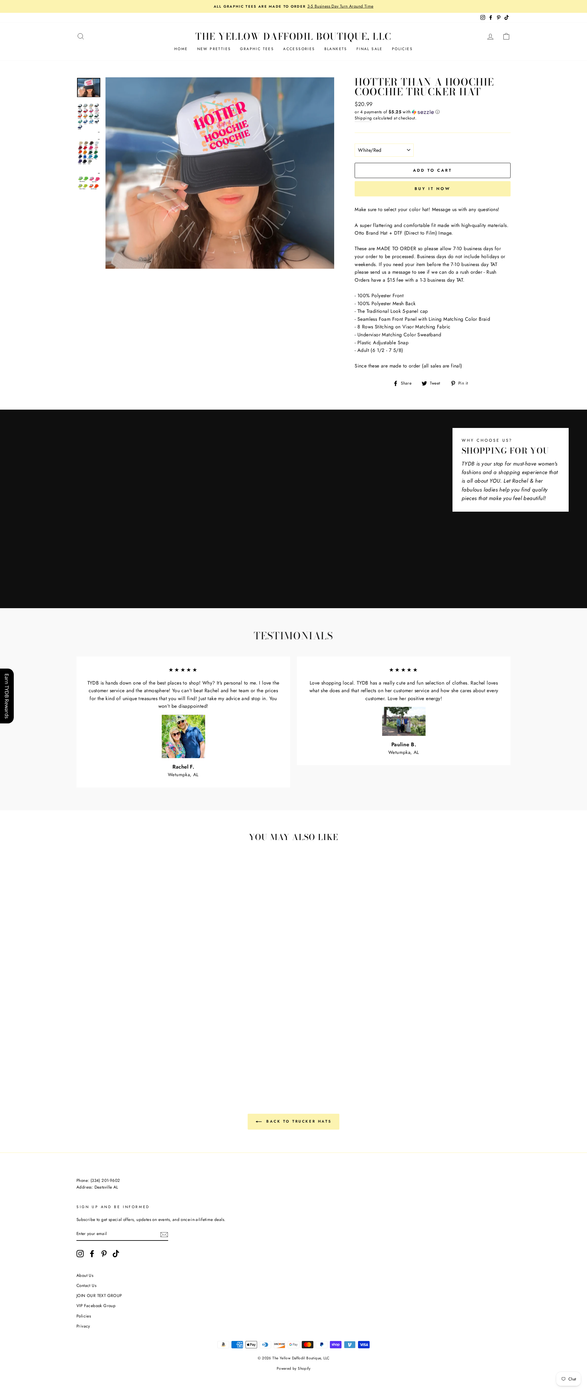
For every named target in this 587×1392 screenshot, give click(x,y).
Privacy (83, 1326)
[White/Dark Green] (173, 1041)
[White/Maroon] (116, 1041)
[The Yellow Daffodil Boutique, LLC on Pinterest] (104, 1253)
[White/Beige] (99, 1041)
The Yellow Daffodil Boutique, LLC (293, 36)
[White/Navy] (107, 1048)
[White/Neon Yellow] (132, 1062)
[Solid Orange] (91, 1055)
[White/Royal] (91, 1048)
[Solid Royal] (132, 1055)
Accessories (299, 49)
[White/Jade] (83, 1048)
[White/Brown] (107, 1041)
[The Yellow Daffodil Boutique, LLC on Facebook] (92, 1253)
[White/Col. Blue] (99, 1048)
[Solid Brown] (140, 1048)
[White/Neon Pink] (116, 1062)
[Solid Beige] (124, 1048)
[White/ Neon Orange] (149, 1062)
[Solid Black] (165, 1055)
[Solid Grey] (173, 1055)
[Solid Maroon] (157, 1048)
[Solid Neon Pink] (124, 1062)
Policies (402, 49)
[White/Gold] (157, 1041)
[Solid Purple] (157, 1055)
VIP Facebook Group (96, 1305)
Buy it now (433, 189)
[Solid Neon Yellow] (140, 1062)
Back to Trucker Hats (298, 1121)
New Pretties (214, 49)
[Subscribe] (164, 1234)
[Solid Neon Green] (107, 1062)
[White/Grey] (91, 1041)
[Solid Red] (165, 1048)
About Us (84, 1275)
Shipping (363, 118)
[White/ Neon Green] (99, 1062)
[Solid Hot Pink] (173, 1048)
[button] (433, 112)
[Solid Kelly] (116, 1055)
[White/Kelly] (165, 1041)
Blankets (335, 49)
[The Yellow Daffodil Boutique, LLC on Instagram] (80, 1253)
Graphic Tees (257, 49)
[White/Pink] (132, 1041)
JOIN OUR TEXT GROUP (99, 1295)
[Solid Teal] (149, 1055)
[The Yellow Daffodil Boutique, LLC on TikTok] (116, 1253)
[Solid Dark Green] (107, 1055)
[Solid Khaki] (132, 1048)
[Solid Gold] (99, 1055)
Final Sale (369, 49)
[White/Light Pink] (140, 1041)
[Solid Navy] (124, 1055)
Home (181, 49)
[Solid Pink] (83, 1055)
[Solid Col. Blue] (140, 1055)
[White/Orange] (149, 1041)
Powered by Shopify (293, 1368)
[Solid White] (149, 1048)
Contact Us (86, 1285)
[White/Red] (124, 1041)
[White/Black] (83, 1041)
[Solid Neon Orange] (157, 1062)
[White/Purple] (116, 1048)
